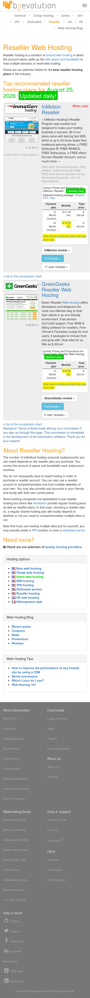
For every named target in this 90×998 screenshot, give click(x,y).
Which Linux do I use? (28, 680)
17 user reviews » (56, 267)
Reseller (54, 22)
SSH (80, 16)
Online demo (11, 758)
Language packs (58, 748)
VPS (17, 22)
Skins (50, 728)
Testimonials (11, 768)
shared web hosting (59, 55)
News (15, 635)
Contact (52, 776)
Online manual (57, 819)
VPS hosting (24, 585)
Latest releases (57, 718)
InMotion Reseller (51, 109)
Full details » (52, 258)
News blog (10, 961)
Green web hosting (29, 577)
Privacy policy (56, 880)
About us (53, 766)
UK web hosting (27, 597)
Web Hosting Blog (70, 28)
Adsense (53, 860)
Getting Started (13, 738)
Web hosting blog (14, 819)
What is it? (10, 718)
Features (9, 728)
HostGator (40, 503)
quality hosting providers (63, 547)
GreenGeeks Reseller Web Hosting (56, 289)
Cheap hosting (43, 16)
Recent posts (21, 626)
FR (81, 22)
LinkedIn (16, 951)
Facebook (17, 941)
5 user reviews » (55, 415)
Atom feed (17, 981)
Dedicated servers (28, 589)
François (56, 991)
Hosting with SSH (14, 860)
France (20, 900)
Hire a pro (55, 840)
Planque (68, 991)
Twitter (14, 931)
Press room (55, 870)
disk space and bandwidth (62, 59)
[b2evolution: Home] (29, 5)
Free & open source (16, 788)
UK (70, 22)
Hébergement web (28, 602)
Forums (52, 829)
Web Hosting (71, 302)
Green (65, 16)
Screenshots (11, 748)
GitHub (15, 921)
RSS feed (16, 971)
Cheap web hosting (29, 572)
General (20, 16)
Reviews (18, 643)
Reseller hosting (27, 593)
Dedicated (34, 22)
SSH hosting (24, 581)
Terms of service (14, 798)
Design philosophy (15, 778)
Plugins (52, 738)
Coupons (18, 631)
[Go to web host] (22, 108)
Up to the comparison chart (23, 276)
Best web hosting (28, 568)
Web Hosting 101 (24, 684)
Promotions (20, 639)
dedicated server (74, 530)
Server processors (25, 676)
